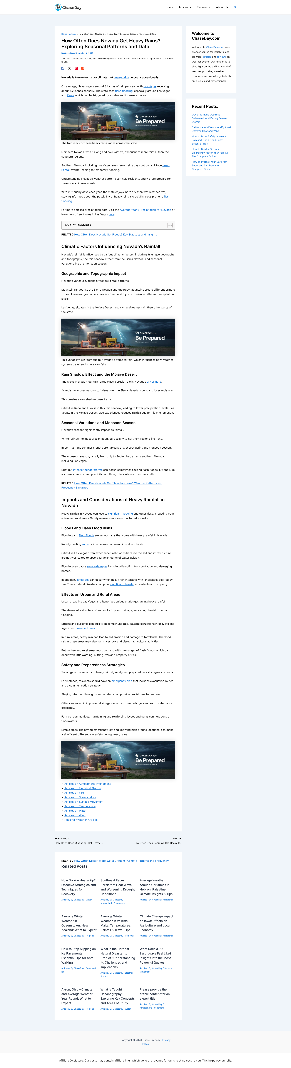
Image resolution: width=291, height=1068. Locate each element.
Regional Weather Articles (80, 819)
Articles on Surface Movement (84, 801)
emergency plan (122, 681)
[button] (189, 7)
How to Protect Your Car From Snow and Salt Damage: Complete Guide (209, 165)
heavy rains (121, 77)
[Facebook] (62, 68)
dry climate (154, 381)
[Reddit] (82, 68)
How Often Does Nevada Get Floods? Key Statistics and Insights (115, 234)
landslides (83, 579)
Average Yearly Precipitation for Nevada (145, 209)
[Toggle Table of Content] (168, 225)
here (111, 214)
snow (85, 544)
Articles (65, 899)
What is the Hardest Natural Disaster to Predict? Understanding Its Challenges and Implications (117, 958)
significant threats (122, 584)
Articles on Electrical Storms (82, 788)
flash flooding (124, 90)
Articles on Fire (74, 792)
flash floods (86, 535)
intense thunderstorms (87, 469)
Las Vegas (150, 86)
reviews (221, 56)
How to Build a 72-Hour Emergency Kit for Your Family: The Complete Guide (210, 153)
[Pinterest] (76, 68)
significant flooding (120, 513)
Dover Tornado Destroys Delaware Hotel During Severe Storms (209, 118)
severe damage (97, 566)
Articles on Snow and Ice (80, 797)
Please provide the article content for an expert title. (155, 994)
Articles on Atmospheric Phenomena (87, 783)
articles (207, 56)
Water (89, 899)
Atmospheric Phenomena (112, 903)
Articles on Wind (74, 815)
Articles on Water (75, 810)
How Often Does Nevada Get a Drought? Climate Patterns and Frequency (121, 860)
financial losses (85, 628)
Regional (168, 899)
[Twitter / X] (69, 68)
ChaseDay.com (214, 47)
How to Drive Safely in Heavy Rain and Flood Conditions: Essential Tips (209, 140)
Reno (70, 95)
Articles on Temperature (79, 806)
